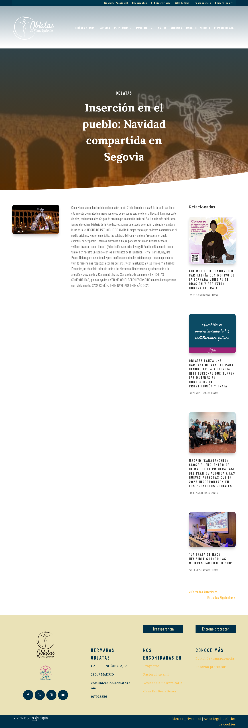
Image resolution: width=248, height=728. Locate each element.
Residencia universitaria (162, 683)
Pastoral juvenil (156, 674)
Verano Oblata (224, 28)
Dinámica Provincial (115, 3)
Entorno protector (215, 629)
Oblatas (124, 93)
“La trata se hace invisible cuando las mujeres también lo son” (211, 558)
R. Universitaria (161, 3)
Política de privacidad (183, 719)
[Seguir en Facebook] (28, 695)
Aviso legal (212, 719)
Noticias (176, 28)
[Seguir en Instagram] (51, 695)
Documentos (139, 3)
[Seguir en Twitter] (40, 695)
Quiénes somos (85, 28)
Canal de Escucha (198, 28)
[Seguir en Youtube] (63, 695)
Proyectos (121, 28)
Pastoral (142, 28)
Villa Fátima (182, 3)
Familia (161, 28)
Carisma (104, 28)
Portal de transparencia (215, 658)
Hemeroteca (222, 3)
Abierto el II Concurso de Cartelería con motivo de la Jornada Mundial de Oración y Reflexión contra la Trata (212, 279)
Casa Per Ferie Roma (159, 691)
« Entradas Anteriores (203, 591)
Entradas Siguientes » (221, 597)
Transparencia (202, 3)
